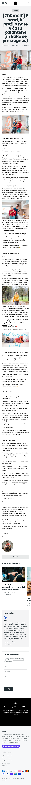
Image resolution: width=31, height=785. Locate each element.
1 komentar (26, 45)
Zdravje (15, 10)
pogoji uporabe (8, 661)
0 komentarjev (7, 594)
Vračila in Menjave (7, 752)
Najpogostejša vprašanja (6, 764)
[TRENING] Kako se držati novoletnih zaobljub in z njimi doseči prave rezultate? (13, 587)
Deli (17, 556)
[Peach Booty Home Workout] (15, 339)
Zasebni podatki (6, 758)
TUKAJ (4, 511)
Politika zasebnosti (7, 761)
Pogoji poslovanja (7, 755)
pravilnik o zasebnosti (18, 659)
